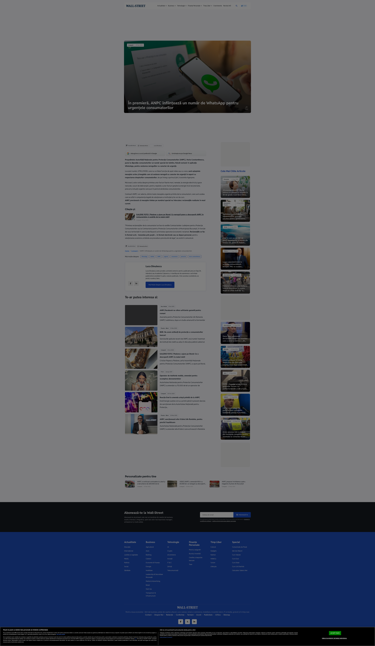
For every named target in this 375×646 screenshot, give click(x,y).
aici (136, 638)
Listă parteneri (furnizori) (166, 637)
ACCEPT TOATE (335, 633)
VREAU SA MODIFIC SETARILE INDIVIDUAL (334, 638)
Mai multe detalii (61, 634)
